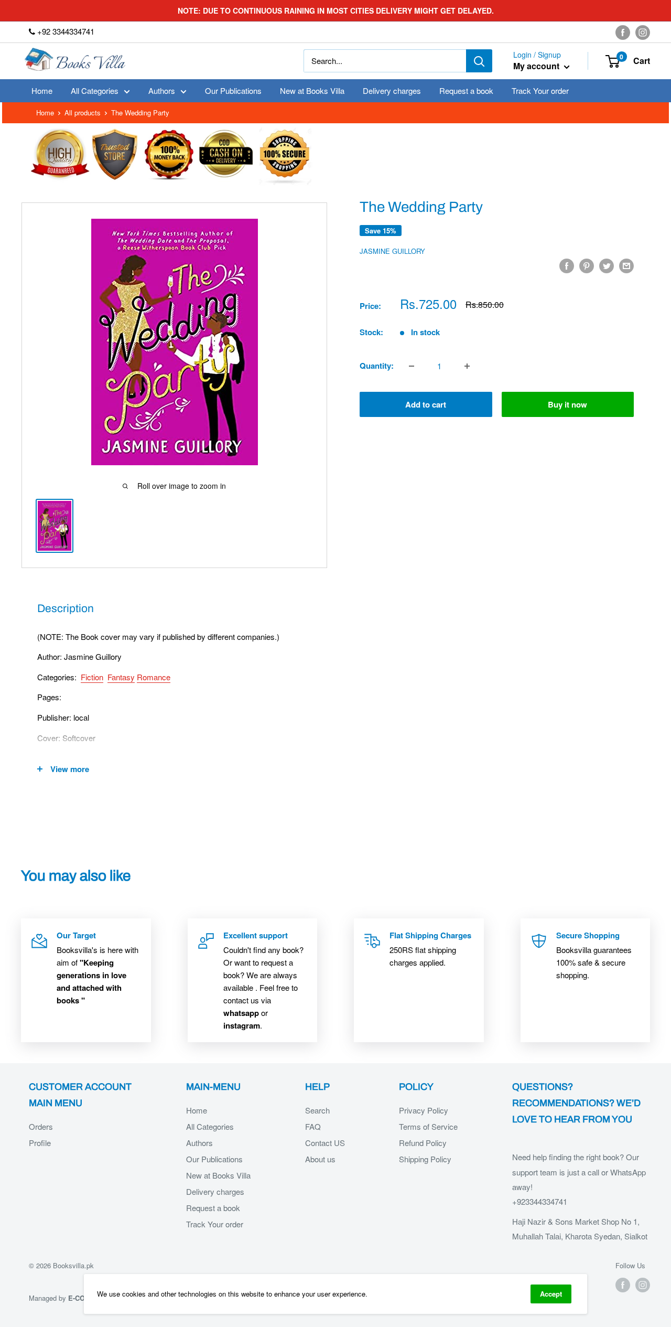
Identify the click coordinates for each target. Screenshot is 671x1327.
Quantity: (377, 366)
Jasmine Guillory (392, 251)
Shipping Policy (425, 1158)
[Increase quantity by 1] (467, 366)
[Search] (479, 60)
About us (320, 1158)
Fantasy (121, 676)
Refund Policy (423, 1142)
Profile (40, 1142)
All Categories (94, 90)
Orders (41, 1126)
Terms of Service (428, 1126)
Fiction (92, 676)
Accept (551, 1294)
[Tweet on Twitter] (606, 265)
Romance (153, 676)
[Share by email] (626, 265)
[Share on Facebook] (566, 265)
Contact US (325, 1142)
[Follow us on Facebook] (622, 32)
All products (82, 112)
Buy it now (567, 405)
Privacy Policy (423, 1110)
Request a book (466, 90)
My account (537, 66)
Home (41, 90)
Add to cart (425, 405)
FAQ (313, 1126)
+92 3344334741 (64, 31)
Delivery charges (392, 90)
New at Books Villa (312, 90)
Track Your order (540, 90)
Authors (161, 90)
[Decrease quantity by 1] (412, 366)
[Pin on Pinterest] (586, 265)
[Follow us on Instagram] (642, 32)
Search (317, 1110)
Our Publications (233, 90)
